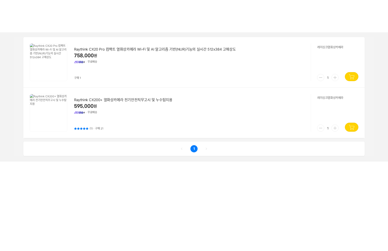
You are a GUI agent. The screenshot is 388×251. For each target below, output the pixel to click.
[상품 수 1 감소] (320, 77)
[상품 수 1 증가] (335, 77)
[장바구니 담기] (351, 76)
